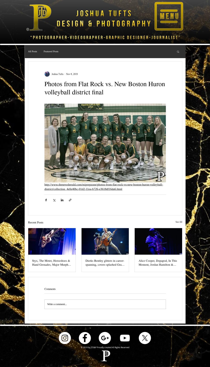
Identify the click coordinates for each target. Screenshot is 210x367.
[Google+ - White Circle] (105, 338)
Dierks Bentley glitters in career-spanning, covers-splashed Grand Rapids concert (105, 262)
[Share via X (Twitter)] (54, 200)
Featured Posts (51, 51)
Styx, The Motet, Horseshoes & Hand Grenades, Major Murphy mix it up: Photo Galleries (51, 262)
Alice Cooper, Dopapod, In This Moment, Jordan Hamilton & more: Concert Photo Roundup (158, 262)
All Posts (32, 51)
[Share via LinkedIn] (62, 200)
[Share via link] (70, 200)
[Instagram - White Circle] (65, 338)
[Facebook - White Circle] (85, 338)
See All (179, 222)
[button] (168, 16)
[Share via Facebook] (46, 200)
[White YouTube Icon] (125, 338)
